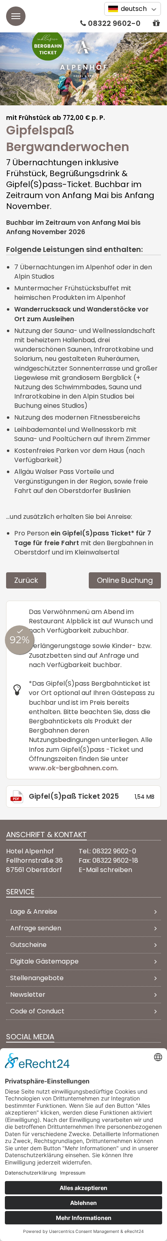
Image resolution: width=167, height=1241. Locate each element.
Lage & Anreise (33, 911)
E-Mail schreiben (105, 869)
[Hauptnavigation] (16, 16)
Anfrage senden (35, 928)
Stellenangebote (37, 978)
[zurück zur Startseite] (83, 59)
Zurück (26, 580)
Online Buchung (125, 580)
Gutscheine (28, 944)
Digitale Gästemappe (44, 961)
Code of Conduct (37, 1011)
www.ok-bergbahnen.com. (74, 768)
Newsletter (27, 994)
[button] (156, 23)
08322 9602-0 (114, 23)
